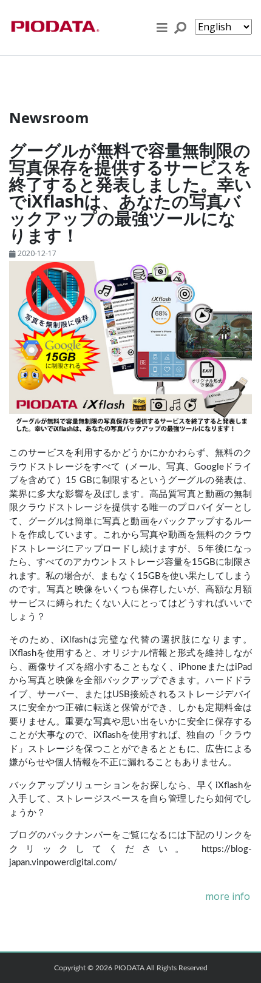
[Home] (54, 27)
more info (227, 896)
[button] (162, 27)
